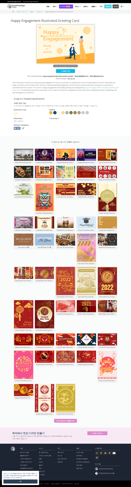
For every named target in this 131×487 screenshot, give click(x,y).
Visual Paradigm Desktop (30, 1)
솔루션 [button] (85, 6)
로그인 (116, 6)
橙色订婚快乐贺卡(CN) (97, 76)
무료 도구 (42, 471)
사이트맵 (41, 475)
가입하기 (108, 6)
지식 (40, 468)
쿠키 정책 (22, 475)
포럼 (40, 459)
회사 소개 (60, 452)
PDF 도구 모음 (24, 452)
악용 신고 (79, 468)
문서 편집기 (23, 465)
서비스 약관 (79, 452)
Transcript (53, 118)
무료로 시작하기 (97, 433)
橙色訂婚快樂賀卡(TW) (82, 76)
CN (74, 79)
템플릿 (32, 12)
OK (20, 481)
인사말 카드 (39, 12)
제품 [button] (47, 6)
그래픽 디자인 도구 (22, 12)
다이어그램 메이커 (25, 459)
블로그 (41, 465)
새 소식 (60, 455)
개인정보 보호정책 (81, 459)
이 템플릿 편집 (65, 71)
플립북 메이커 (24, 455)
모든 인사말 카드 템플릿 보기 (65, 421)
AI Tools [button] (65, 6)
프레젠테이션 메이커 (26, 468)
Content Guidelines (83, 462)
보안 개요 (79, 465)
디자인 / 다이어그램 (45, 455)
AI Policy (79, 455)
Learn (41, 462)
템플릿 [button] (93, 6)
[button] (55, 6)
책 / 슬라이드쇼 (43, 452)
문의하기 (60, 462)
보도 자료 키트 (62, 459)
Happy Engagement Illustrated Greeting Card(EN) (58, 76)
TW (71, 79)
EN (69, 79)
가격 (101, 6)
